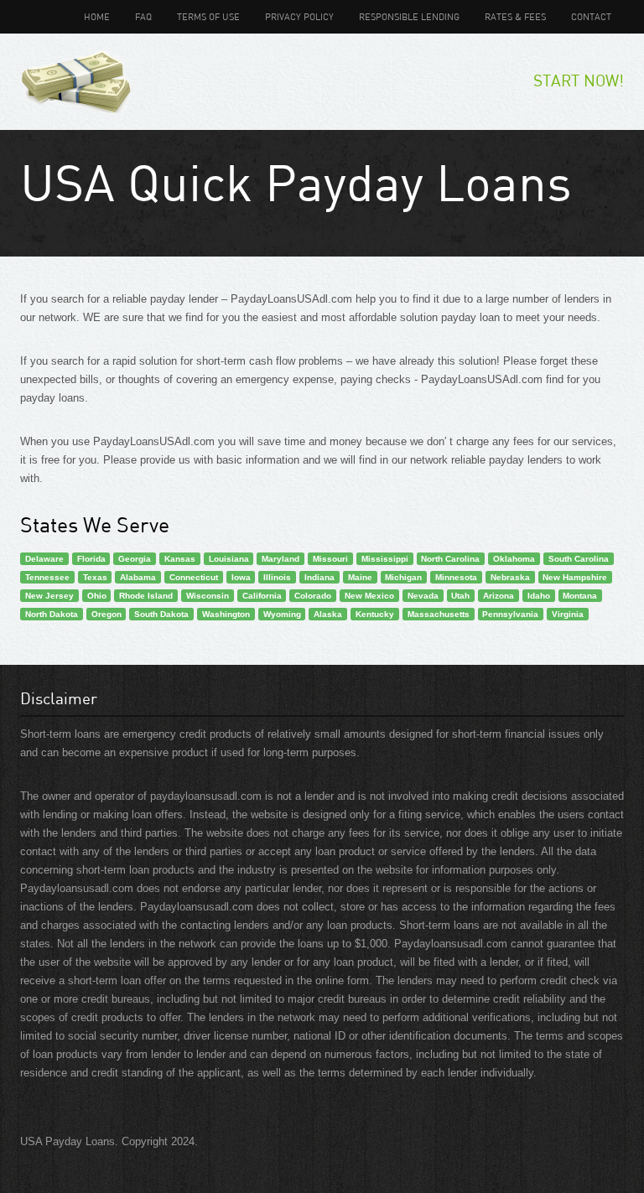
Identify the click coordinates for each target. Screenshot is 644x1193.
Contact (591, 16)
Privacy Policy (299, 16)
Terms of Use (208, 16)
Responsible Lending (409, 16)
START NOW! (578, 80)
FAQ (143, 16)
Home (97, 16)
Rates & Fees (515, 16)
